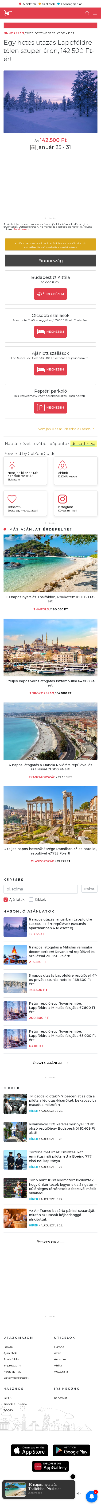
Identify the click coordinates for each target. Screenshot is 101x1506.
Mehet (89, 888)
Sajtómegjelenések (16, 1377)
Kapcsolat (60, 1398)
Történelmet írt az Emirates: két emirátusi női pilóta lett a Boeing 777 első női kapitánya (60, 1156)
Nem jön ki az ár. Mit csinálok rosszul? (66, 428)
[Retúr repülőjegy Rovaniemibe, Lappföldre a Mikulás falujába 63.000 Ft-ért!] (15, 1047)
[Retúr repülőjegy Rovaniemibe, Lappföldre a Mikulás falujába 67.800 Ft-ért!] (15, 1019)
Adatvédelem (12, 1359)
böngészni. (71, 247)
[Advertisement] (50, 186)
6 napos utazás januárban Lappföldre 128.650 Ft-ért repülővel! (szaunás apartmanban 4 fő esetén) (60, 923)
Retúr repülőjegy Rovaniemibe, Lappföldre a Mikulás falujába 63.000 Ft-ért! (63, 1035)
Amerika (60, 1359)
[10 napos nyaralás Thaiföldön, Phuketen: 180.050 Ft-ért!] (50, 591)
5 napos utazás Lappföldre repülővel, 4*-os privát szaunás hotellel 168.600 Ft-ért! (63, 979)
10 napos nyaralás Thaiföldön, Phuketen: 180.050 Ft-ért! (50, 599)
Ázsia (57, 1353)
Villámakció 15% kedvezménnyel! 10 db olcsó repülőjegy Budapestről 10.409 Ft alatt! (62, 1128)
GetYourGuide (41, 453)
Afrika (58, 1365)
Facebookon (21, 229)
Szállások (48, 3)
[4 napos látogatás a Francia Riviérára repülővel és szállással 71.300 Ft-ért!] (50, 759)
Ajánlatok (29, 3)
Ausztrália (61, 1371)
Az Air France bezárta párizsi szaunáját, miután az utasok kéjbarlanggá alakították (62, 1215)
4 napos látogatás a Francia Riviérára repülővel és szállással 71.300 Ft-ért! (50, 767)
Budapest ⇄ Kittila (50, 277)
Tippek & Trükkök (15, 1404)
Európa (59, 1347)
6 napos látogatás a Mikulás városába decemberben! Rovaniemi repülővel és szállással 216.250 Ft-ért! (62, 951)
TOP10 (8, 1410)
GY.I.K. (8, 1398)
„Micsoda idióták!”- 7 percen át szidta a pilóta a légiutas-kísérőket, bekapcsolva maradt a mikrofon (62, 1100)
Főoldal (8, 1347)
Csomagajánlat (71, 3)
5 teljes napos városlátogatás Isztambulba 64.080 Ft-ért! (51, 683)
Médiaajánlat (12, 1371)
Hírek (33, 1110)
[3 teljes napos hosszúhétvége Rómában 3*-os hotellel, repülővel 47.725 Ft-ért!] (50, 843)
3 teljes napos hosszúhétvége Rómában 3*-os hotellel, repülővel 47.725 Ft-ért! (50, 851)
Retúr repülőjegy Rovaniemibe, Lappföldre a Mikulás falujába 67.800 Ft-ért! (63, 1007)
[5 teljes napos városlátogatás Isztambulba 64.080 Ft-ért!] (50, 675)
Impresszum (12, 1365)
